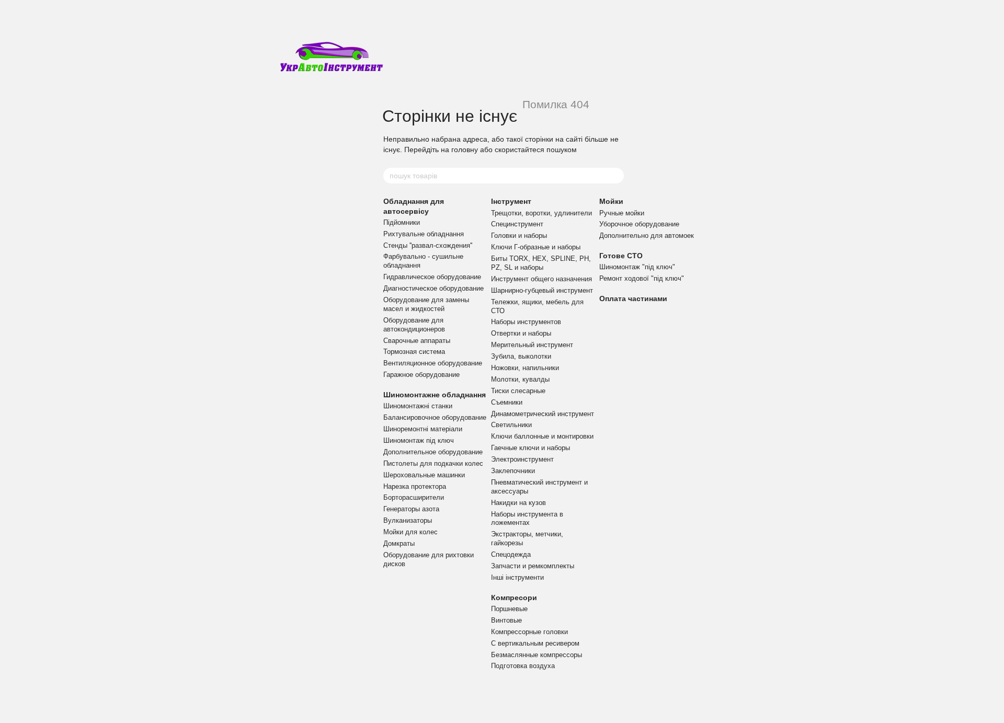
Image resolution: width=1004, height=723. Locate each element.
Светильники (511, 425)
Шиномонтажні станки (417, 406)
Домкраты (399, 543)
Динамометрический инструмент (542, 414)
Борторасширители (413, 497)
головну (464, 149)
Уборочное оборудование (639, 224)
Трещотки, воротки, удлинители (541, 213)
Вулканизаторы (407, 520)
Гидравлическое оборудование (432, 277)
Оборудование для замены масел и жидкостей (426, 304)
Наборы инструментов (526, 322)
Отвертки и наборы (521, 333)
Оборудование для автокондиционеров (414, 324)
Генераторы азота (411, 509)
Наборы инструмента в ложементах (527, 518)
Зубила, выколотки (521, 356)
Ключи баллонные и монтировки (542, 436)
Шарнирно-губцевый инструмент (542, 290)
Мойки (611, 201)
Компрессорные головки (529, 632)
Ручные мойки (621, 213)
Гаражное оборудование (421, 374)
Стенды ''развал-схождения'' (427, 245)
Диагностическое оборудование (433, 288)
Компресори (514, 597)
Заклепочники (513, 471)
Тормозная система (414, 351)
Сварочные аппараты (416, 341)
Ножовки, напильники (525, 368)
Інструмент (511, 201)
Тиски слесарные (518, 391)
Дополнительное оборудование (433, 452)
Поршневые (509, 609)
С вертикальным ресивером (535, 643)
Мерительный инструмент (532, 345)
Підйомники (401, 222)
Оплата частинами (633, 298)
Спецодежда (511, 554)
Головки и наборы (519, 235)
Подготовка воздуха (523, 666)
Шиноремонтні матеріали (422, 429)
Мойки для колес (410, 532)
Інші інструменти (517, 577)
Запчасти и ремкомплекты (532, 566)
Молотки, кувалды (520, 379)
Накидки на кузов (518, 503)
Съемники (506, 402)
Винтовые (506, 620)
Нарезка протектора (414, 486)
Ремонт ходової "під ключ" (641, 278)
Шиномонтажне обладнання (434, 395)
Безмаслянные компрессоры (536, 655)
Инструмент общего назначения (541, 279)
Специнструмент (517, 224)
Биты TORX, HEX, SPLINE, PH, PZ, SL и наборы (541, 263)
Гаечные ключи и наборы (530, 448)
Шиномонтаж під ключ (418, 440)
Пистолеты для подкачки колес (433, 463)
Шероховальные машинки (424, 475)
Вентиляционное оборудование (432, 363)
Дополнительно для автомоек (646, 235)
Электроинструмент (522, 459)
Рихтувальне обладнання (423, 234)
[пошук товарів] (615, 175)
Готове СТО (621, 255)
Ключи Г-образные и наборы (535, 247)
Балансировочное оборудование (434, 417)
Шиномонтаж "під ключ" (637, 267)
